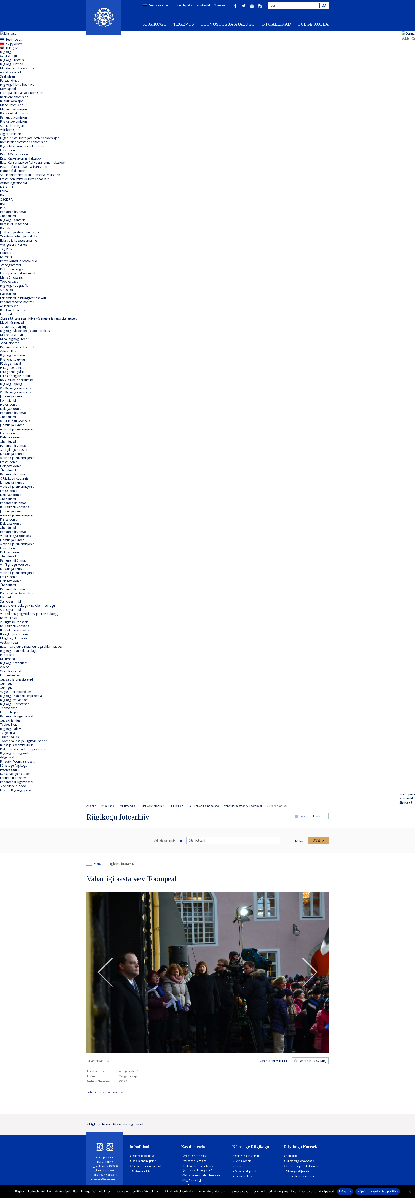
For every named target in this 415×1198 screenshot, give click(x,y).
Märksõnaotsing (11, 277)
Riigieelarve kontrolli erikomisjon (22, 146)
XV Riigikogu (8, 56)
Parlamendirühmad (13, 212)
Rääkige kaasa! (10, 363)
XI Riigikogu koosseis (14, 450)
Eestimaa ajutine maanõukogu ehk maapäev (31, 646)
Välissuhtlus (8, 351)
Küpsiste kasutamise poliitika (378, 1191)
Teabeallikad (9, 724)
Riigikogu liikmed (11, 64)
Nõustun (345, 1191)
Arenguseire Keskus (13, 244)
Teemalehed (9, 708)
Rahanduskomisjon (13, 117)
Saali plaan (7, 76)
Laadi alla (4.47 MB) (312, 1061)
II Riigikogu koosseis (14, 634)
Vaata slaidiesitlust (272, 1061)
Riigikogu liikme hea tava (17, 84)
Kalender (6, 257)
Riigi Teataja (190, 1180)
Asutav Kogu (9, 642)
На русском (13, 43)
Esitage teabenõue (13, 368)
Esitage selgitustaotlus (15, 376)
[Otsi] (324, 5)
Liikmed (5, 597)
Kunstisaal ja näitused (15, 774)
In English (12, 48)
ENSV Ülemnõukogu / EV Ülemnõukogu (27, 605)
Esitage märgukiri (12, 372)
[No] (409, 1191)
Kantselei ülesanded (14, 224)
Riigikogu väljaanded (14, 700)
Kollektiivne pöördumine (17, 380)
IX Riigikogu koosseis (14, 507)
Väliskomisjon (9, 130)
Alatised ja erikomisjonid (17, 429)
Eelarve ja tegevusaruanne (18, 240)
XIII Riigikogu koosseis (15, 392)
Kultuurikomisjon (12, 101)
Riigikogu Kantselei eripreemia (21, 696)
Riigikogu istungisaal (14, 753)
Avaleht (91, 806)
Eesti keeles (156, 5)
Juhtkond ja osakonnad (300, 1161)
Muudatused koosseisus (17, 68)
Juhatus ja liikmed (12, 396)
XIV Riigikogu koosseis (15, 388)
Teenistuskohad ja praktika (19, 236)
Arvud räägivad (10, 72)
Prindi (316, 816)
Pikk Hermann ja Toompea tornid (23, 749)
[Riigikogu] (103, 17)
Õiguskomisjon (10, 134)
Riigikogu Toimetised (14, 704)
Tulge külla (313, 24)
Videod (5, 667)
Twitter (244, 6)
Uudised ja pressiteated (16, 679)
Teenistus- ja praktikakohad (303, 1166)
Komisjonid (8, 89)
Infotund (6, 314)
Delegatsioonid (10, 409)
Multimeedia (8, 659)
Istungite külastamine (247, 1156)
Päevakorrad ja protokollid (18, 261)
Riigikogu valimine (12, 355)
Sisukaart (220, 5)
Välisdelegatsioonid (13, 183)
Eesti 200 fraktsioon (14, 154)
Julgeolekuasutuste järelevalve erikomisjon (29, 138)
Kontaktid (203, 5)
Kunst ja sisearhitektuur (16, 745)
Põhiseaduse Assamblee (17, 593)
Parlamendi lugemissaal (16, 716)
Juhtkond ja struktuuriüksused (20, 232)
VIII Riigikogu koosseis (15, 536)
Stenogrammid (10, 265)
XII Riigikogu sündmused (204, 806)
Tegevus (183, 24)
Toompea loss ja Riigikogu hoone (23, 741)
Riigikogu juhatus (12, 60)
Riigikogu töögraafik (14, 285)
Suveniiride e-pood (13, 786)
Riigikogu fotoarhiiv (13, 663)
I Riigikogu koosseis (13, 638)
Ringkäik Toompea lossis (17, 761)
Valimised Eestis (193, 1161)
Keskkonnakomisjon (14, 97)
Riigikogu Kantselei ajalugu (18, 651)
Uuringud (6, 683)
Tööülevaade (9, 281)
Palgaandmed (9, 80)
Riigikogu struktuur (13, 359)
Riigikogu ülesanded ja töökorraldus (25, 331)
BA (2, 195)
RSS (260, 6)
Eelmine (105, 973)
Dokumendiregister (13, 269)
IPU (2, 203)
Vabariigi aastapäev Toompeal (243, 806)
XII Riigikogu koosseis (15, 421)
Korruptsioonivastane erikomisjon (23, 142)
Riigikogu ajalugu (12, 384)
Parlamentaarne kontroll (17, 302)
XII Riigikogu (177, 806)
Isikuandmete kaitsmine (300, 1176)
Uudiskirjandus (10, 720)
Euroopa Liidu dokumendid (18, 273)
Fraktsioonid (8, 150)
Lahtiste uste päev (13, 778)
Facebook (235, 6)
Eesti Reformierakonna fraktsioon (23, 167)
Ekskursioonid (9, 770)
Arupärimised (9, 306)
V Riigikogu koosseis (14, 622)
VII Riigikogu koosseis (15, 564)
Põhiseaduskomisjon (14, 113)
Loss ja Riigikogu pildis (15, 790)
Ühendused (8, 216)
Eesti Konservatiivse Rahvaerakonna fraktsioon (33, 162)
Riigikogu (155, 24)
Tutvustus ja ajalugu (227, 24)
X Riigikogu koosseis (14, 478)
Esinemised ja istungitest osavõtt (23, 298)
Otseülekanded (10, 671)
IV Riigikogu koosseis (14, 626)
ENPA (4, 191)
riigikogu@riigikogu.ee (104, 1179)
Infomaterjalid (10, 712)
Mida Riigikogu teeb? (14, 339)
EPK (3, 208)
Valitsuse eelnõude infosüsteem (202, 1175)
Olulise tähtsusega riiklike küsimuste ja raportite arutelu (38, 318)
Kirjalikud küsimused (14, 310)
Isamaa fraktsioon (13, 171)
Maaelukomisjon (11, 105)
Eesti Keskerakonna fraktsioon (21, 158)
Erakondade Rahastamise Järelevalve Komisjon (198, 1168)
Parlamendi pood (245, 1171)
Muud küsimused (12, 322)
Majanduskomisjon (13, 109)
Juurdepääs (184, 5)
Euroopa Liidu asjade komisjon (21, 93)
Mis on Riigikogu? (12, 335)
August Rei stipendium (15, 692)
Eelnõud (5, 253)
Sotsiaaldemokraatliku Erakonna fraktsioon (30, 175)
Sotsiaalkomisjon (12, 125)
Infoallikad (276, 24)
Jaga (302, 816)
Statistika (6, 290)
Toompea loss (10, 737)
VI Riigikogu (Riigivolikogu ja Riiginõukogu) (29, 614)
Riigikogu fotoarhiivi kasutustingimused (116, 1124)
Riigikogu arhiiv (10, 728)
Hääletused (8, 294)
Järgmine (310, 973)
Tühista (298, 841)
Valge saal (7, 757)
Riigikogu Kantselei (13, 220)
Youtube (252, 6)
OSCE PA (6, 199)
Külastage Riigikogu (13, 765)
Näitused (240, 1166)
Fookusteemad (10, 675)
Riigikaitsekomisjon (13, 121)
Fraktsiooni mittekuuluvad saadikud (24, 179)
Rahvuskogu (8, 618)
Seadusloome (9, 343)
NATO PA (6, 187)
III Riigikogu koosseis (14, 630)
